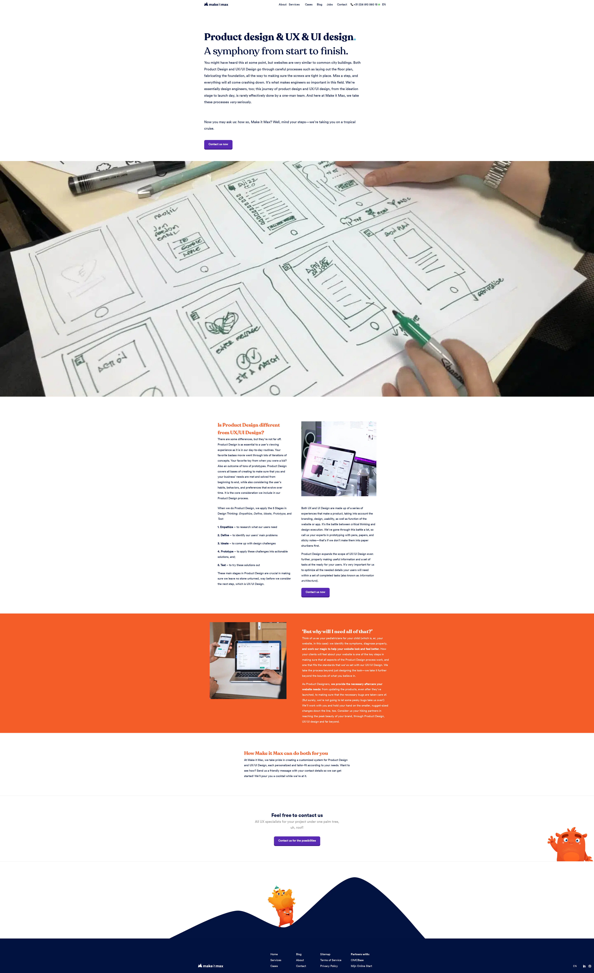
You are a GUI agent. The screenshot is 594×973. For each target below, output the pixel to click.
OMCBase (357, 960)
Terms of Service (330, 960)
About (282, 4)
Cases (308, 4)
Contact (342, 4)
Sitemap (325, 954)
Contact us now (218, 144)
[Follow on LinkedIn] (585, 966)
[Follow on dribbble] (591, 966)
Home (274, 954)
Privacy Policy (329, 966)
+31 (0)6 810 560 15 (365, 4)
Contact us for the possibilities (297, 840)
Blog (319, 4)
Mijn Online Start (361, 966)
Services (294, 4)
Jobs (330, 4)
